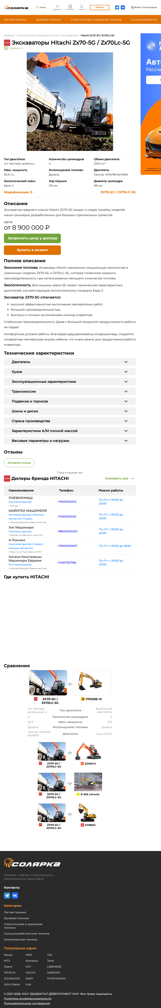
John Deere (12, 984)
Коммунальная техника (20, 939)
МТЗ (7, 960)
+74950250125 (66, 516)
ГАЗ (49, 955)
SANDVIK (53, 972)
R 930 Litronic (90, 794)
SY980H (90, 825)
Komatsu (32, 960)
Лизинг (100, 7)
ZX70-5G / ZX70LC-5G (118, 192)
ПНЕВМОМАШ (21, 498)
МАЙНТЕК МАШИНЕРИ (28, 511)
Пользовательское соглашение (27, 1003)
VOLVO (31, 972)
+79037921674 (66, 502)
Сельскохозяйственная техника (26, 933)
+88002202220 (67, 531)
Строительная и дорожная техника (96, 19)
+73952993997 (67, 546)
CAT (28, 966)
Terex (50, 960)
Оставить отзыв (19, 463)
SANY (29, 978)
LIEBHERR (54, 966)
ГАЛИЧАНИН (56, 978)
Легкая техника (15, 19)
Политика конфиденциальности (27, 998)
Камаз (8, 955)
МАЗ (29, 955)
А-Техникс (17, 540)
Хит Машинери (21, 527)
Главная (9, 35)
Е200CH (90, 763)
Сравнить (16, 48)
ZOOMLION (12, 978)
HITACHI (9, 972)
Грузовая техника (48, 19)
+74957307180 (66, 562)
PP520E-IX (94, 699)
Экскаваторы (70, 35)
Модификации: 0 (18, 192)
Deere (8, 966)
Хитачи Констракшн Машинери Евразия (25, 558)
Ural (28, 984)
